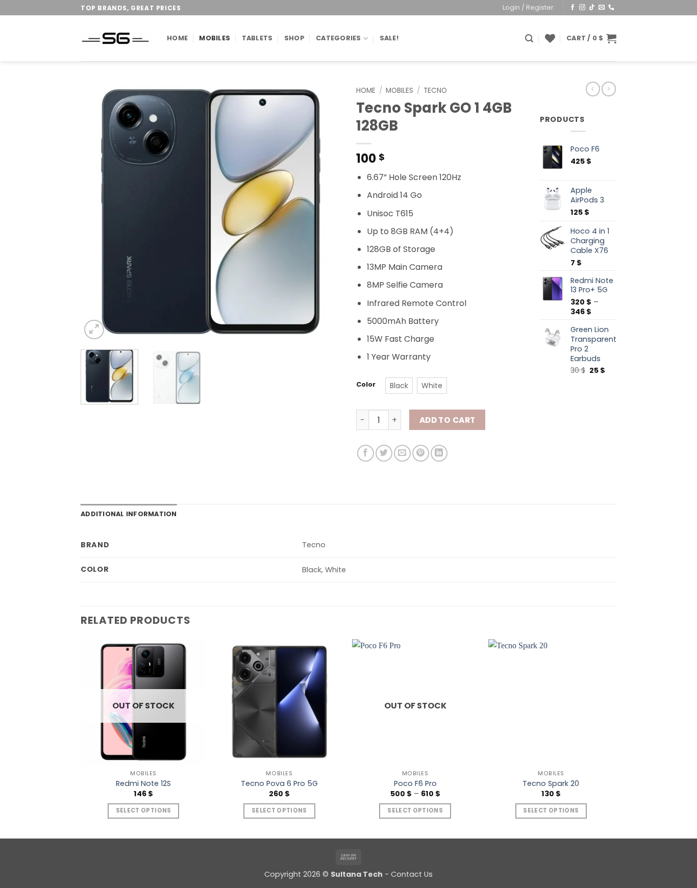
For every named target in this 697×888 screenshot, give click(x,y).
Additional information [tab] (129, 514)
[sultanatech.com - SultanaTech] (116, 38)
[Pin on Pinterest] (420, 453)
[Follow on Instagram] (582, 7)
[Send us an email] (602, 7)
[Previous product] (609, 89)
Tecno (435, 90)
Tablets (257, 38)
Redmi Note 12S (143, 784)
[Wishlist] (550, 38)
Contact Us (412, 874)
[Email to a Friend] (402, 453)
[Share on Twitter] (384, 453)
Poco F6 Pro (415, 784)
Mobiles (214, 38)
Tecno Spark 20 (550, 784)
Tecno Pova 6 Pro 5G (279, 784)
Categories (338, 38)
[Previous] (98, 212)
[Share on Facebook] (365, 453)
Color (366, 384)
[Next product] (593, 89)
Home (177, 38)
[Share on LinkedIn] (439, 453)
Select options (143, 810)
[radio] (399, 385)
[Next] (323, 212)
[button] (528, 7)
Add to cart (447, 420)
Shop (294, 38)
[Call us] (611, 7)
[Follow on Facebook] (572, 7)
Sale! (389, 38)
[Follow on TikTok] (592, 7)
